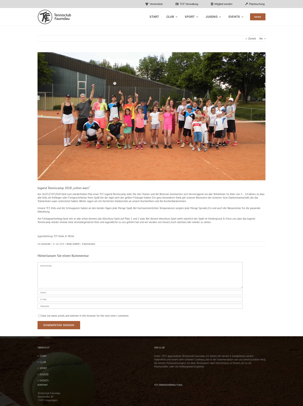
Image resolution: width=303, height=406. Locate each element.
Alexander (45, 244)
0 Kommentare (88, 244)
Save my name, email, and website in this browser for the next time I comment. (85, 315)
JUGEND (76, 244)
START (43, 356)
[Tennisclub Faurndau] (54, 10)
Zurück (252, 38)
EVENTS (44, 380)
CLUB (43, 362)
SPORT (43, 368)
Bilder (69, 244)
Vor (261, 38)
